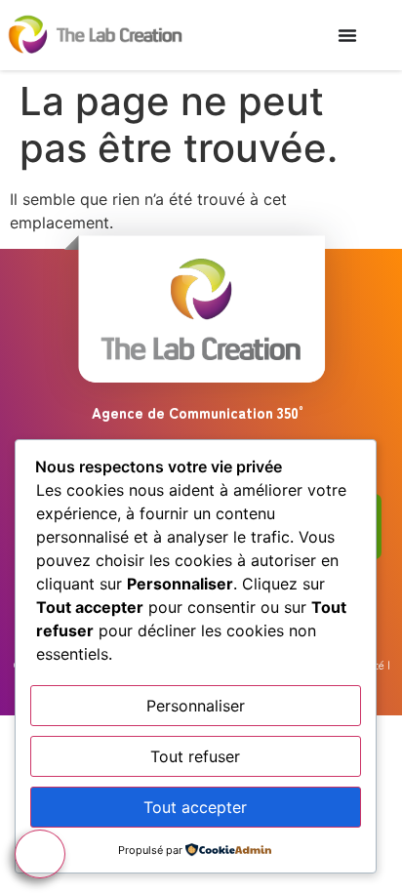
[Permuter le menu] (347, 35)
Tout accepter (195, 807)
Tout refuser (195, 756)
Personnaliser (195, 705)
